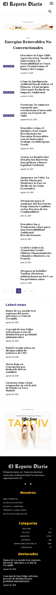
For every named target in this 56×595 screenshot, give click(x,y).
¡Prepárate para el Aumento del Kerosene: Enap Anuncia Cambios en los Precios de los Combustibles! (35, 206)
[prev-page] (5, 290)
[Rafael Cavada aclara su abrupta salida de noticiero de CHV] (44, 352)
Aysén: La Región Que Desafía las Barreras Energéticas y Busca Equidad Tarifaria (34, 161)
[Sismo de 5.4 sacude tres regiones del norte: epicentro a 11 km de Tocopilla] (44, 315)
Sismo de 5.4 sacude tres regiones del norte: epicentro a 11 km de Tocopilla (21, 314)
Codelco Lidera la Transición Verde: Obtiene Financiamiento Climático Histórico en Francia (35, 253)
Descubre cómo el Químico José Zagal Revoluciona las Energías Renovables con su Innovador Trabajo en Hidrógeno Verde (35, 136)
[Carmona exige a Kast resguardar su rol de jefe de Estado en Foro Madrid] (44, 387)
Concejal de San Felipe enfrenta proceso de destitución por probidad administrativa (21, 333)
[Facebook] (25, 484)
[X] (31, 484)
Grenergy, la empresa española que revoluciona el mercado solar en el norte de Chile (36, 110)
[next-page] (31, 290)
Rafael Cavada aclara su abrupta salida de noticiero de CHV (20, 351)
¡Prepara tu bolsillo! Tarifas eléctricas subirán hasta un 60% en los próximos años (36, 275)
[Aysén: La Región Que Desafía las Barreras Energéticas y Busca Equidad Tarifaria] (10, 161)
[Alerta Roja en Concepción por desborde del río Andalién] (44, 368)
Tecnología (9, 66)
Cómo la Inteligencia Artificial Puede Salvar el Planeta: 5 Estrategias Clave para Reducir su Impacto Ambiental (36, 87)
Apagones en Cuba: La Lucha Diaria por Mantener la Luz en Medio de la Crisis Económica (34, 183)
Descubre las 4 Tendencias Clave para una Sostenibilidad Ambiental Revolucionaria (35, 230)
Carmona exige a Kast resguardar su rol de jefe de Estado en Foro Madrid (21, 386)
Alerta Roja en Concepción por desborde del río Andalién (16, 368)
